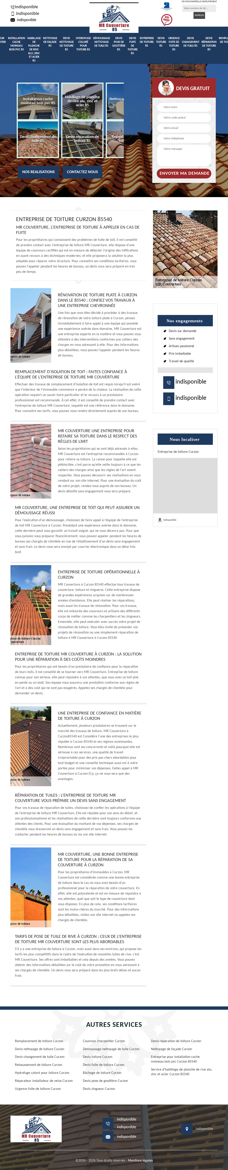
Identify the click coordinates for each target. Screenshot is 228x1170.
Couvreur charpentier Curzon (104, 1041)
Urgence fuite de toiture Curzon (38, 1089)
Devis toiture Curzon (97, 1057)
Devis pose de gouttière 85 (118, 44)
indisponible (26, 7)
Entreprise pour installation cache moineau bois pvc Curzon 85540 (175, 1059)
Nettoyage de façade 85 (50, 42)
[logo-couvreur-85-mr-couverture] (114, 17)
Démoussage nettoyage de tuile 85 (101, 42)
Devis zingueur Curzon (99, 1089)
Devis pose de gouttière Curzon (105, 1081)
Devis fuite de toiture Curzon (103, 1065)
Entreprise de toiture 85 (147, 42)
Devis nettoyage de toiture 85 (66, 44)
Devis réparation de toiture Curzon (176, 1041)
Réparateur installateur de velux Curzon (44, 1081)
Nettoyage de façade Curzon (171, 1049)
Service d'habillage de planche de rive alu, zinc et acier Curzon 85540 (181, 1072)
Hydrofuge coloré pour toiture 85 (83, 44)
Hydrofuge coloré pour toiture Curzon (42, 1073)
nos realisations (38, 172)
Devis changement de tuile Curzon (39, 1057)
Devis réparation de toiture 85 (209, 44)
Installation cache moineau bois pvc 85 (16, 44)
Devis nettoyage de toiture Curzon (39, 1049)
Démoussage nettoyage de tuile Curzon (111, 1049)
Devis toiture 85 (161, 42)
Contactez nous (82, 172)
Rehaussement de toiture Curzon (38, 1065)
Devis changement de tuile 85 (190, 42)
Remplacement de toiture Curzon (39, 1041)
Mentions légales (140, 1160)
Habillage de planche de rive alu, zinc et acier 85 (34, 49)
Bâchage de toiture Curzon (102, 1073)
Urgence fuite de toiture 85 (174, 44)
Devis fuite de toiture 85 (133, 46)
